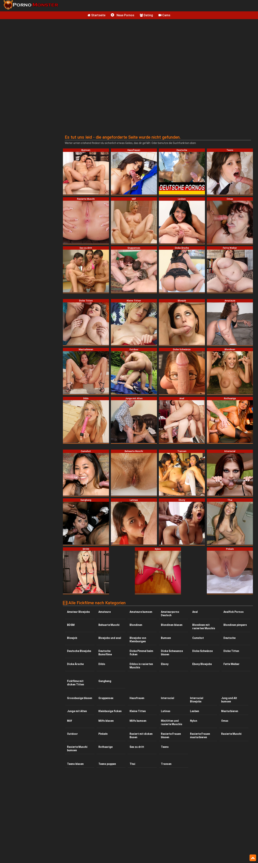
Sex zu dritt (137, 746)
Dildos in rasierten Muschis (141, 666)
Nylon (193, 720)
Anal (195, 611)
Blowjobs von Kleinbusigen (138, 639)
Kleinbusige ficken (110, 711)
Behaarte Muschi (109, 624)
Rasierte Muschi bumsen (77, 748)
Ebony (164, 664)
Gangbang (104, 681)
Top (253, 858)
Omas (224, 720)
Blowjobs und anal (109, 637)
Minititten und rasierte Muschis (171, 722)
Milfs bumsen (138, 720)
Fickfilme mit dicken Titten (75, 683)
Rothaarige (105, 746)
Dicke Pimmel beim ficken (141, 652)
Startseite (97, 15)
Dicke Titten (231, 650)
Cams (165, 15)
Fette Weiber (231, 664)
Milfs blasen (106, 720)
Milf (69, 720)
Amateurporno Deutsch (170, 613)
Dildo (101, 664)
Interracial (167, 698)
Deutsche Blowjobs (79, 650)
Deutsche (229, 637)
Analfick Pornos (233, 611)
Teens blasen (75, 763)
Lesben (194, 711)
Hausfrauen (137, 698)
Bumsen (166, 637)
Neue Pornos (125, 15)
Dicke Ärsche (75, 664)
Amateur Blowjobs (78, 611)
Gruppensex (105, 698)
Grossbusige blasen (79, 698)
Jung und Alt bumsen (229, 700)
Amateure (104, 611)
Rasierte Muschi (231, 733)
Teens (165, 746)
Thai (132, 763)
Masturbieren (229, 711)
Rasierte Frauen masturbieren (200, 735)
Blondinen (136, 624)
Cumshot (198, 637)
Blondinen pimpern (235, 624)
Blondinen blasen (171, 624)
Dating (148, 15)
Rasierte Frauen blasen (171, 735)
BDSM (71, 624)
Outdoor (72, 733)
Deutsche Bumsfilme (105, 652)
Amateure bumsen (141, 611)
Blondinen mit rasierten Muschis (203, 626)
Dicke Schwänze (202, 650)
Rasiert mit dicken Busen (141, 735)
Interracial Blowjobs (196, 700)
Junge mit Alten (77, 711)
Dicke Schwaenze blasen (172, 652)
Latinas (165, 711)
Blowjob (72, 637)
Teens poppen (107, 763)
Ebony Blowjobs (202, 664)
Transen (166, 763)
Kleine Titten (138, 711)
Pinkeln (103, 733)
